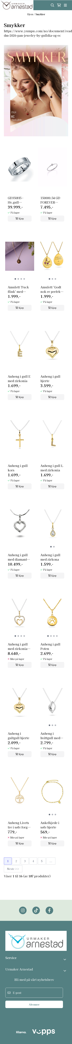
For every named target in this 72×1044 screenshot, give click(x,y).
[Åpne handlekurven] (59, 5)
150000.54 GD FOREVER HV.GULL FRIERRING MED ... (50, 200)
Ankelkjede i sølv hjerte (49, 824)
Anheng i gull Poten (50, 646)
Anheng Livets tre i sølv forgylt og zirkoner (20, 824)
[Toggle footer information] (65, 959)
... (50, 861)
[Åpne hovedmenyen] (65, 5)
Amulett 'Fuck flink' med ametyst (18, 289)
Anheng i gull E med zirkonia (19, 378)
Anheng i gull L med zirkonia (51, 467)
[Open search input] (52, 5)
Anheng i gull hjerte (50, 378)
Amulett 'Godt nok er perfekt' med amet (51, 289)
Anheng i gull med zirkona (50, 557)
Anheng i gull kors (18, 467)
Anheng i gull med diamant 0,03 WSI (18, 557)
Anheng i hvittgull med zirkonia (50, 735)
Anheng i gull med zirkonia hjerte (18, 646)
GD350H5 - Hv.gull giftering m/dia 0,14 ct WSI (19, 200)
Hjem (30, 14)
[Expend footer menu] (65, 970)
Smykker (40, 14)
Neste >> (13, 869)
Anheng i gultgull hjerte (18, 735)
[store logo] (16, 5)
